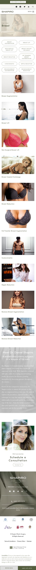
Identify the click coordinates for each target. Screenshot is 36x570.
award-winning (18, 366)
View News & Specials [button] (18, 2)
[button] (33, 11)
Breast (7, 23)
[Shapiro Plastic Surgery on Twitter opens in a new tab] (24, 6)
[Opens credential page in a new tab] (5, 519)
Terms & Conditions (10, 541)
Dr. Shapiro (5, 366)
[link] (18, 487)
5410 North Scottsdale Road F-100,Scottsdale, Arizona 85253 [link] (18, 509)
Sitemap (29, 541)
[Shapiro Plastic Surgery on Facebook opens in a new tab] (20, 6)
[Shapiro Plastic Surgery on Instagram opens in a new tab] (16, 6)
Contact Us (18, 465)
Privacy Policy (21, 541)
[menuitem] (16, 6)
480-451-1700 (11, 562)
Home (3, 23)
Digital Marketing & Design (19, 547)
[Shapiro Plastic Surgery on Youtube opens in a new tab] (28, 6)
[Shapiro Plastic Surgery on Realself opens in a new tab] (32, 6)
